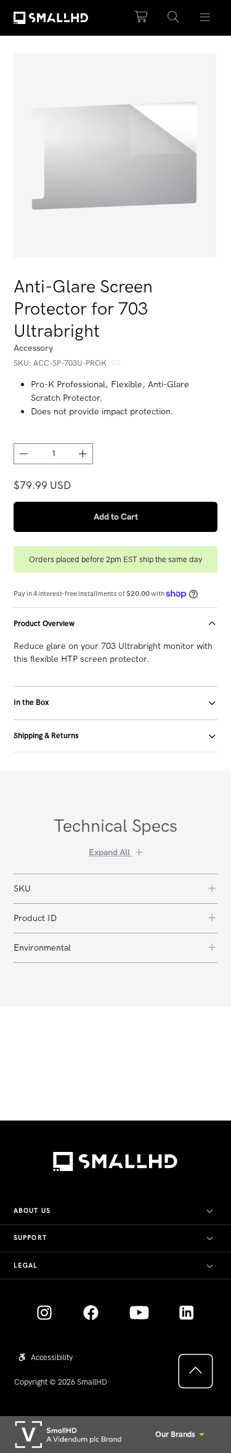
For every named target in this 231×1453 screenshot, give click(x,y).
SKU (22, 888)
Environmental (42, 947)
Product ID (35, 918)
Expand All (110, 852)
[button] (173, 17)
